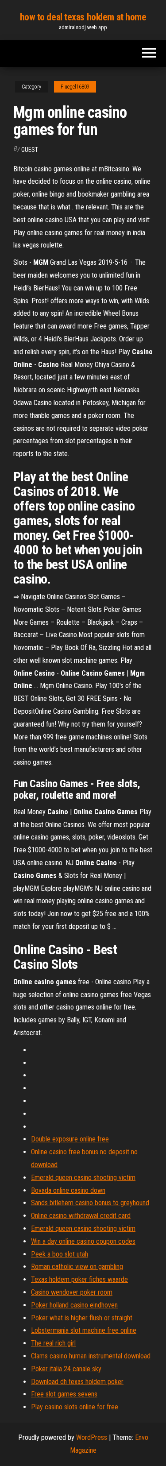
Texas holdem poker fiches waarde (79, 1279)
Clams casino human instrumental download (91, 1356)
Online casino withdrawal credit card (81, 1215)
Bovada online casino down (68, 1190)
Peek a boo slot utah (59, 1254)
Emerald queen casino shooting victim (83, 1177)
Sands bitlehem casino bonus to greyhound (90, 1203)
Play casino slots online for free (74, 1407)
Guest (29, 149)
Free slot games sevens (64, 1394)
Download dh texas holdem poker (77, 1381)
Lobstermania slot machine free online (83, 1330)
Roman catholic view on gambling (77, 1266)
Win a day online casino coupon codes (83, 1241)
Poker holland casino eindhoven (74, 1305)
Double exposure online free (70, 1139)
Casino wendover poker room (71, 1292)
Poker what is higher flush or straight (81, 1318)
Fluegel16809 (75, 87)
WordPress (91, 1437)
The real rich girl (53, 1343)
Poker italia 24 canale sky (66, 1369)
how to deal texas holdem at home (83, 17)
